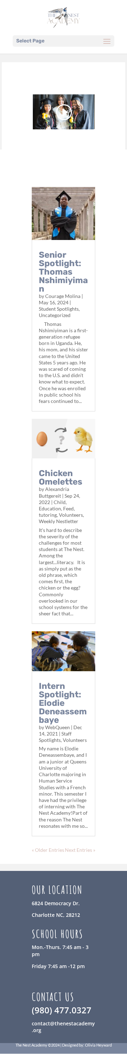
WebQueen (57, 727)
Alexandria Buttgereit (54, 492)
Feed (68, 508)
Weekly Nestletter (58, 521)
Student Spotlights (59, 309)
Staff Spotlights (55, 737)
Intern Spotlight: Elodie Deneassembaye (63, 703)
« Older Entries (48, 850)
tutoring (48, 515)
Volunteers (71, 515)
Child (60, 502)
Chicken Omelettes (60, 477)
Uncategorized (55, 315)
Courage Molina (62, 296)
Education (50, 508)
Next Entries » (80, 850)
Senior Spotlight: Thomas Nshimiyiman (63, 272)
